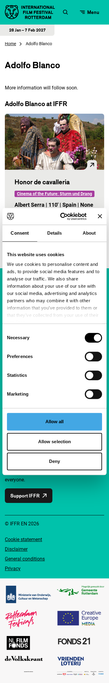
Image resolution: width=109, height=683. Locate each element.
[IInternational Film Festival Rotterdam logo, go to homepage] (30, 12)
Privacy (13, 568)
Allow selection (54, 441)
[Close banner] (100, 216)
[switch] (93, 356)
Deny (54, 461)
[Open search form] (65, 12)
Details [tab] (54, 233)
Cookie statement (23, 539)
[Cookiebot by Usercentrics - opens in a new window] (64, 216)
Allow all (54, 421)
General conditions (25, 559)
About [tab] (89, 233)
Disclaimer (16, 549)
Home (10, 43)
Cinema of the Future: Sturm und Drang (54, 193)
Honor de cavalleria (42, 182)
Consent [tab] (20, 233)
